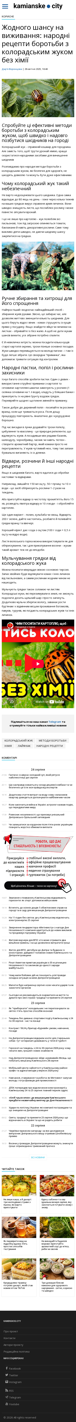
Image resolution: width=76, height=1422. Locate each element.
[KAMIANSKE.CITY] (38, 6)
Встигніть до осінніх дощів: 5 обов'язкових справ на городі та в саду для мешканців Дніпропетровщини (38, 909)
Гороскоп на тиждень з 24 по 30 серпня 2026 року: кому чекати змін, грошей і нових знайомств (40, 1049)
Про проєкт (11, 1331)
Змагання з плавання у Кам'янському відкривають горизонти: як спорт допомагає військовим (37, 899)
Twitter (13, 1375)
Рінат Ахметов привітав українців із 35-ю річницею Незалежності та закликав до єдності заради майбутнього (37, 965)
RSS (11, 1390)
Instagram (15, 1382)
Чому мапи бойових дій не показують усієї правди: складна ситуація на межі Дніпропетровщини (37, 976)
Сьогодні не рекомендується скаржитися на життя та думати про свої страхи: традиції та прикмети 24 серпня (40, 996)
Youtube (14, 1404)
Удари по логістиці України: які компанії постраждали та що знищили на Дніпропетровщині (40, 1109)
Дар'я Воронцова (12, 69)
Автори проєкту (13, 1344)
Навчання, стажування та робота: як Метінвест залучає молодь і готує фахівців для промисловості (40, 1079)
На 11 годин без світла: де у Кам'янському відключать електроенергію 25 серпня (39, 919)
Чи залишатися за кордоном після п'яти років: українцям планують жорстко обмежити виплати (40, 826)
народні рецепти (49, 746)
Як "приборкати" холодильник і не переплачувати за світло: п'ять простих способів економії (39, 1009)
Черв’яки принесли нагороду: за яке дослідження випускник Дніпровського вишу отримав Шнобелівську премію (40, 1133)
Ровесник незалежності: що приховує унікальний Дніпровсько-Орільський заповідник (36, 816)
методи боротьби (52, 740)
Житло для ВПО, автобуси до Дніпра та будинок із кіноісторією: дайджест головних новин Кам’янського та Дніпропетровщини (40, 953)
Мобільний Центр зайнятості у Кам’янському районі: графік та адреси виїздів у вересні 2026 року (38, 1069)
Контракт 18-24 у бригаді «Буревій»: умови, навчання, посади (39, 1029)
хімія (8, 746)
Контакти (9, 1338)
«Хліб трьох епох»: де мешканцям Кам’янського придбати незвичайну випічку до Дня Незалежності (40, 1099)
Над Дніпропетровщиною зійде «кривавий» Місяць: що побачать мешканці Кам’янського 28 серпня (40, 1059)
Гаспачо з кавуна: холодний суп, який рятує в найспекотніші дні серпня (34, 776)
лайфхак (24, 746)
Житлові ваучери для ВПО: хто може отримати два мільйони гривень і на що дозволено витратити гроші (39, 941)
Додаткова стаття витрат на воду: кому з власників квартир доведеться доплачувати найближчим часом (39, 796)
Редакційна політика (17, 1351)
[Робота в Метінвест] (38, 863)
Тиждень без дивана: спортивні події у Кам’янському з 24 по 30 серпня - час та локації (41, 1019)
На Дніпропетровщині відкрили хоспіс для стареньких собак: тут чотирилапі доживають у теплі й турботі (39, 1039)
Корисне (8, 16)
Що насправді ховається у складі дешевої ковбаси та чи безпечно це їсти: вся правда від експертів (40, 786)
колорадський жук (18, 740)
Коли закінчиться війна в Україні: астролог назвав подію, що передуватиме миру (41, 806)
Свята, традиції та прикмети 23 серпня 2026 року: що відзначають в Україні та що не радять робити (38, 1119)
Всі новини (38, 1157)
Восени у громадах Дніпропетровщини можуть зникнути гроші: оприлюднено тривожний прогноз (41, 1144)
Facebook (15, 1368)
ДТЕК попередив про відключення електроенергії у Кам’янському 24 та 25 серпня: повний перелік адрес (38, 1089)
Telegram (54, 721)
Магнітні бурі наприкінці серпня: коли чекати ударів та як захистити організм (41, 986)
